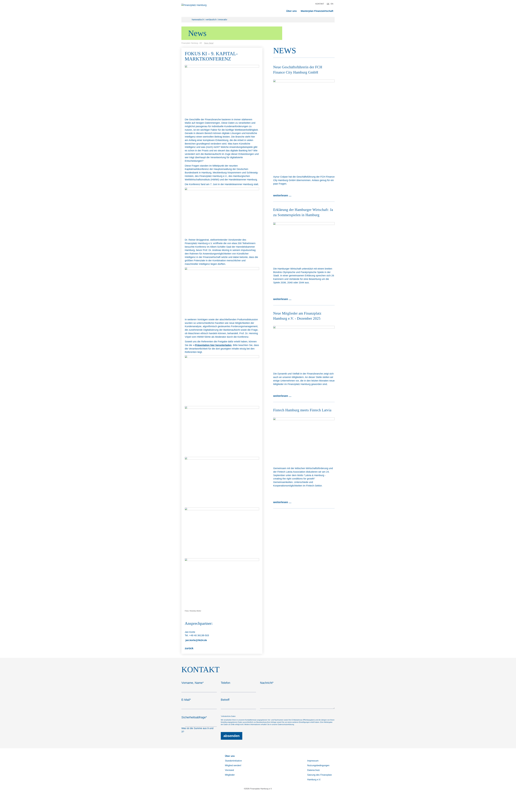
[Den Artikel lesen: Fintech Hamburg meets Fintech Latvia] (304, 440)
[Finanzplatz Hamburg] (208, 5)
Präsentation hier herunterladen (213, 345)
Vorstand (229, 770)
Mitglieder (230, 775)
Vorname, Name (192, 682)
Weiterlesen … (282, 195)
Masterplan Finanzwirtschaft (317, 11)
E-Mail (186, 699)
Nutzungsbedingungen (318, 765)
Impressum (312, 760)
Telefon (225, 682)
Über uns (291, 11)
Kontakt (319, 4)
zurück (189, 648)
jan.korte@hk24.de (196, 640)
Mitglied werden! (233, 765)
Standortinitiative (233, 760)
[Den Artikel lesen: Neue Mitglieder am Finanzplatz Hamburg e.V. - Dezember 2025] (304, 347)
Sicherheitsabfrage (194, 717)
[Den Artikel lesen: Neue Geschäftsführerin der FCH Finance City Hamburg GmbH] (304, 125)
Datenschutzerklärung (286, 724)
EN (332, 4)
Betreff (225, 699)
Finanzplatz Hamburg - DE (191, 43)
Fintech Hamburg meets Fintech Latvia (302, 410)
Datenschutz (313, 770)
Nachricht (267, 682)
